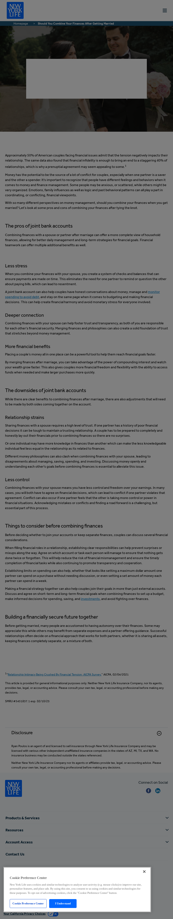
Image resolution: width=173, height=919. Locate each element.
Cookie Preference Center (28, 903)
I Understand (63, 903)
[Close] (144, 871)
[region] (77, 889)
